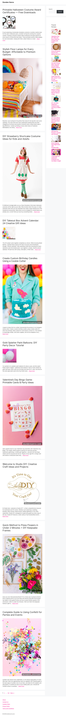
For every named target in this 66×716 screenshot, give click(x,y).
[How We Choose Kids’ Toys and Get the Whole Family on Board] (56, 58)
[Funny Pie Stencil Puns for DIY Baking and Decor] (56, 47)
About (4, 699)
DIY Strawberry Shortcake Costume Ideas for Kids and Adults (21, 137)
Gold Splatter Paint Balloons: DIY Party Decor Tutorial (20, 344)
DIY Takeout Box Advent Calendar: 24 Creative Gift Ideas (21, 222)
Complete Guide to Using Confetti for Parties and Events (22, 613)
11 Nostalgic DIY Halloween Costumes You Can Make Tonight (56, 159)
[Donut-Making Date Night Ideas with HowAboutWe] (56, 139)
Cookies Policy (6, 704)
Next (12, 693)
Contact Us (5, 702)
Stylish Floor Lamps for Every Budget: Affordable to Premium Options (19, 52)
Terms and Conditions (8, 708)
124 (8, 693)
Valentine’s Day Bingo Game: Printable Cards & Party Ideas (18, 381)
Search (50, 9)
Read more (19, 127)
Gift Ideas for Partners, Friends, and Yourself (56, 133)
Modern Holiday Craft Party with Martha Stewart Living (55, 92)
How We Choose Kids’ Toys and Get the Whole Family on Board (55, 65)
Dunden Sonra (8, 2)
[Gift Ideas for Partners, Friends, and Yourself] (56, 127)
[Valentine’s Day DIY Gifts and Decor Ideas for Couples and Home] (56, 32)
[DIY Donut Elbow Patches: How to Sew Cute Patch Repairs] (56, 113)
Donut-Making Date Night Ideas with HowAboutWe (55, 145)
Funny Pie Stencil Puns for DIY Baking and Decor (56, 53)
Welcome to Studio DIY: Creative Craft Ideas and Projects (20, 465)
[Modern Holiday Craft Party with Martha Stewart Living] (56, 85)
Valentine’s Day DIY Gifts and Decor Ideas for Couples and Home (55, 39)
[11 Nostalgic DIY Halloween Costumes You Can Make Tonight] (56, 152)
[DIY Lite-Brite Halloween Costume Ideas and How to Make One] (56, 98)
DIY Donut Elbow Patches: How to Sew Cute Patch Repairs (55, 120)
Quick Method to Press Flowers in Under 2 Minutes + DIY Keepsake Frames (20, 528)
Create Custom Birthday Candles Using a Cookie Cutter (20, 259)
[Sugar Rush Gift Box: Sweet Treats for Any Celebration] (56, 72)
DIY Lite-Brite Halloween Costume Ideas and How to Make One (55, 106)
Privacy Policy (6, 706)
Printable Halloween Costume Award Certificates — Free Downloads (22, 11)
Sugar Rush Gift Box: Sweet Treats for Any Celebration (56, 78)
